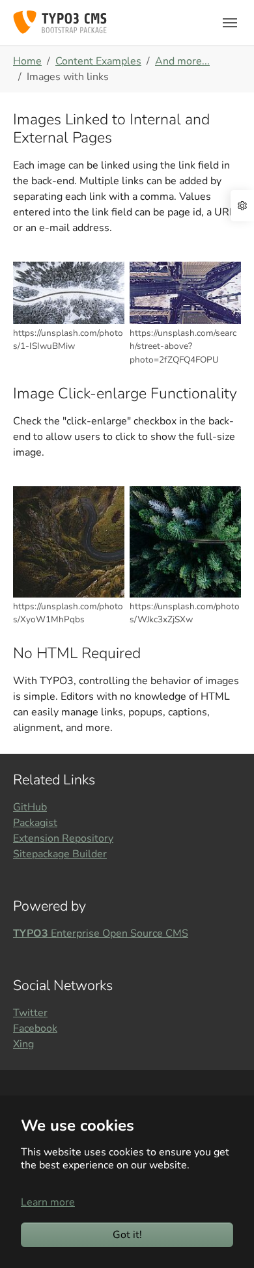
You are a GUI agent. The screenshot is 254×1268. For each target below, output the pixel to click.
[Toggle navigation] (230, 23)
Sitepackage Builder (60, 854)
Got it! (127, 1235)
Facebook (35, 1028)
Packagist (35, 823)
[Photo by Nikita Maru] (185, 293)
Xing (23, 1044)
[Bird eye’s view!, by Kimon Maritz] (68, 293)
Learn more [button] (48, 1202)
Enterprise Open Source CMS (100, 933)
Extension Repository (63, 838)
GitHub (30, 807)
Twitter (30, 1013)
